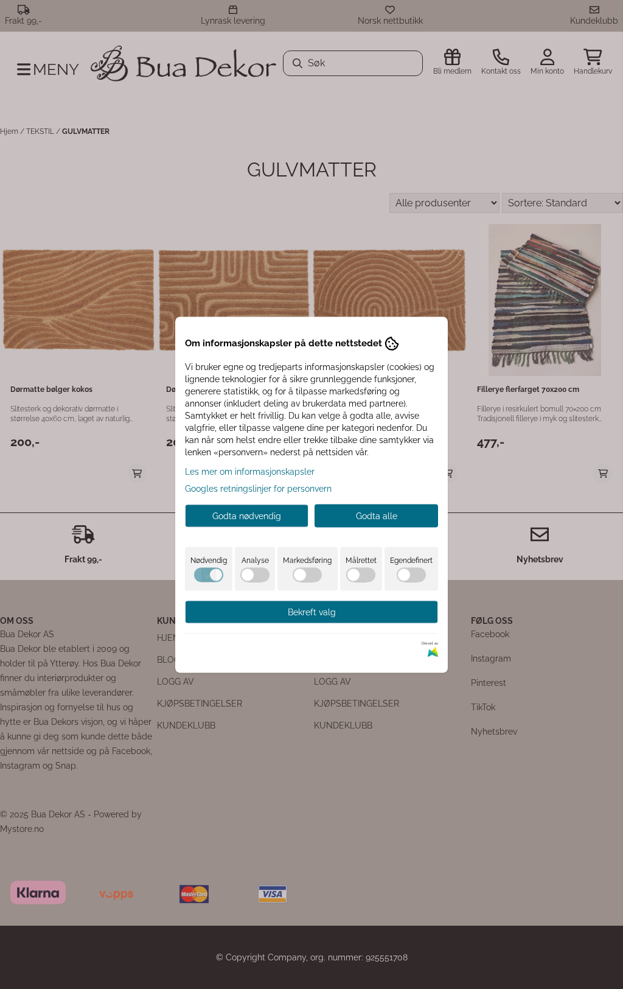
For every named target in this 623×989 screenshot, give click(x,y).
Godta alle (376, 515)
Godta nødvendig (246, 515)
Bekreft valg (312, 612)
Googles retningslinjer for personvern (258, 488)
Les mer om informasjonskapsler (250, 471)
